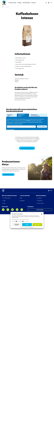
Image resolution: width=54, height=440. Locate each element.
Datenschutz (40, 200)
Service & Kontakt (25, 195)
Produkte (19, 2)
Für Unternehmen (26, 2)
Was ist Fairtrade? (12, 2)
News (4, 200)
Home (3, 6)
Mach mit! (33, 2)
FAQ (21, 198)
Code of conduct (41, 203)
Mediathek (22, 200)
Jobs (4, 203)
